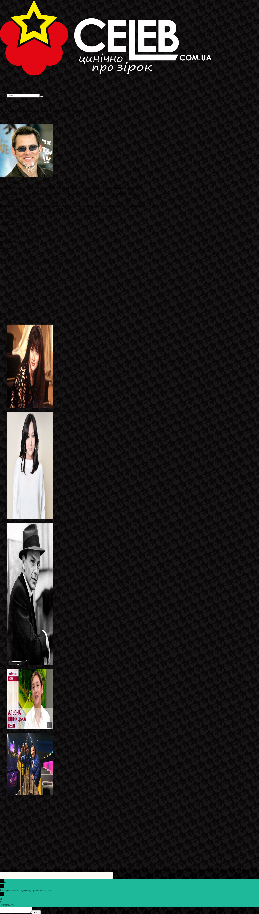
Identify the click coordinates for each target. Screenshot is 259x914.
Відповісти (7, 904)
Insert (36, 912)
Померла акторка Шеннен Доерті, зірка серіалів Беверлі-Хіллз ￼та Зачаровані (54, 521)
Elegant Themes (24, 855)
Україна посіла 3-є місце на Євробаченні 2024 (34, 796)
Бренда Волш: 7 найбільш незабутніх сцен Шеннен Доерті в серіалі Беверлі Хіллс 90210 (60, 410)
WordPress (54, 855)
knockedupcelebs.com (32, 235)
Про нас (12, 92)
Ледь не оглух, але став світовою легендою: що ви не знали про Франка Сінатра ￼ (57, 667)
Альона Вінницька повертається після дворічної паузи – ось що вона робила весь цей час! (61, 731)
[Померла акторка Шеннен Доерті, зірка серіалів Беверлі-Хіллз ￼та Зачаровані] (30, 518)
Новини (56, 119)
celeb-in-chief (25, 119)
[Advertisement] (105, 289)
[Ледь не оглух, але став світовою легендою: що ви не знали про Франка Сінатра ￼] (30, 664)
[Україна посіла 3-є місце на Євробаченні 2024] (30, 793)
